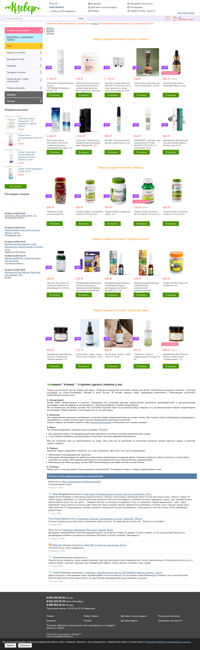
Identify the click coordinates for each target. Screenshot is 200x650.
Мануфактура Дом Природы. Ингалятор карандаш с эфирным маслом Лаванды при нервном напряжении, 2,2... (89, 288)
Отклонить (25, 645)
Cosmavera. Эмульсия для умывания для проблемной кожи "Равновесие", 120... (88, 143)
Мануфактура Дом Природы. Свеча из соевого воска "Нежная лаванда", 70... (59, 356)
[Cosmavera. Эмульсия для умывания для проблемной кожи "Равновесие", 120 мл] (90, 119)
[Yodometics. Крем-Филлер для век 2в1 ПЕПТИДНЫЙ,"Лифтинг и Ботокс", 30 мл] (61, 62)
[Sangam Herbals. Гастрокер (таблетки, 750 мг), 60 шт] (177, 191)
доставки (75, 462)
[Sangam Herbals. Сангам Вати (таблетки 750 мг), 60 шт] (90, 191)
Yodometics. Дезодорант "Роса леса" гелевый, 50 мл (87, 530)
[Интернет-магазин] (23, 14)
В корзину (55, 95)
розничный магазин (101, 422)
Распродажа (136, 7)
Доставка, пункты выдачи (134, 616)
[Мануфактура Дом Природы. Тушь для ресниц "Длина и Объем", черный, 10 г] (177, 119)
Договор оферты (129, 620)
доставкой (52, 392)
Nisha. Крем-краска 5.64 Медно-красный (81, 482)
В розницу (96, 4)
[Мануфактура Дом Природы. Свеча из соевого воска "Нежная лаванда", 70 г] (61, 333)
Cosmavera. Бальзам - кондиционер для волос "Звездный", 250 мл (110, 519)
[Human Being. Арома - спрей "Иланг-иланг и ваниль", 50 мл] (90, 333)
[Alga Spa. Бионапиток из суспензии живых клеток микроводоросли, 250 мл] (61, 262)
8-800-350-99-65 (56, 7)
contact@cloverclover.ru (63, 636)
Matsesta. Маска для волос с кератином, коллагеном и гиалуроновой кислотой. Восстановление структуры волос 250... (88, 88)
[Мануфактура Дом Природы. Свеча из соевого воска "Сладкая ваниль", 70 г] (177, 333)
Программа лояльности (141, 4)
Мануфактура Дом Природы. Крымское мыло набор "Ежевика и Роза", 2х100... (22, 202)
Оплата (87, 620)
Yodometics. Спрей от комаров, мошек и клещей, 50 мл (147, 356)
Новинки (95, 11)
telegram (95, 24)
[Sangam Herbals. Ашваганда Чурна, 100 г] (119, 191)
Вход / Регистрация (186, 13)
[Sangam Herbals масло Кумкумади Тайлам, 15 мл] (177, 62)
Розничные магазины (169, 616)
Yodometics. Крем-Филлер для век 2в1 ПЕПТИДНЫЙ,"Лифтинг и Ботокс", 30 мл (123, 573)
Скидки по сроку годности (142, 11)
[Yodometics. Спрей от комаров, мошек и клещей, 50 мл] (148, 333)
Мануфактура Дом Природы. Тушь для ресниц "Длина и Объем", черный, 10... (176, 143)
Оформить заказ (186, 19)
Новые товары (91, 616)
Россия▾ (53, 3)
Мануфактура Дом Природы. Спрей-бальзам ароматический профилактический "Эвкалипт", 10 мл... (147, 288)
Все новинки (16, 186)
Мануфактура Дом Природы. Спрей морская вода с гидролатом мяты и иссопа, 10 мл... (24, 247)
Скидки (50, 616)
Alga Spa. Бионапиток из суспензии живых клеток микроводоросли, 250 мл (58, 285)
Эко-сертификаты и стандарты (99, 625)
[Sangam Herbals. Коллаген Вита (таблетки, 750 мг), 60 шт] (148, 191)
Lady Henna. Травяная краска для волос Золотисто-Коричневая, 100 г (117, 494)
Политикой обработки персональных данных (168, 642)
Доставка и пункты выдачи (104, 7)
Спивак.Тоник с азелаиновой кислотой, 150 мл (30, 138)
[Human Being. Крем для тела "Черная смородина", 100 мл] (148, 62)
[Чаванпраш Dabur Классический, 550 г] (61, 191)
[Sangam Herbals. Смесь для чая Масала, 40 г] (177, 262)
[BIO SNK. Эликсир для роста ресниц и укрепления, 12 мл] (119, 119)
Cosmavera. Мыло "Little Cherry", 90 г (21, 216)
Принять (10, 645)
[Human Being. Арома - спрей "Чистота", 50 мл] (119, 333)
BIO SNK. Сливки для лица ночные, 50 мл (105, 545)
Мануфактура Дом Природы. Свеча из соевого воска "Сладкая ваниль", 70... (176, 356)
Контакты (51, 620)
